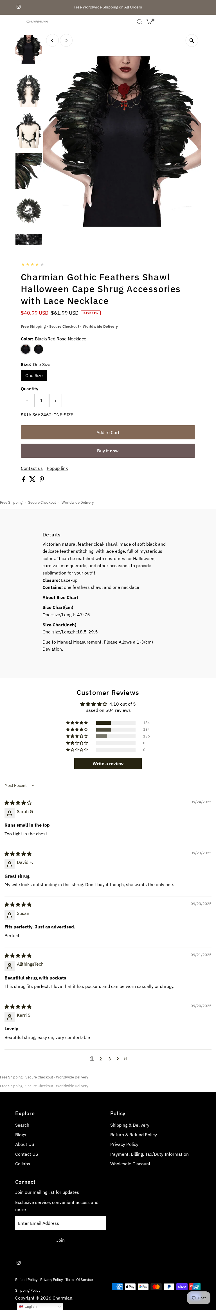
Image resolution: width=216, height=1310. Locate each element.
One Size (34, 375)
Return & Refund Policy (133, 1134)
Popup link (57, 468)
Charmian (62, 1298)
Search (22, 1125)
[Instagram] (18, 7)
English (30, 1306)
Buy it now (108, 450)
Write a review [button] (108, 763)
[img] (18, 802)
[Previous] (52, 40)
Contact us (32, 468)
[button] (77, 723)
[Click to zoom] (191, 40)
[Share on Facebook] (24, 480)
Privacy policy (51, 1279)
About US (24, 1144)
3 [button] (109, 1059)
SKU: (26, 414)
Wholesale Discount (130, 1163)
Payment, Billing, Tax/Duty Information (149, 1154)
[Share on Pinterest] (42, 480)
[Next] (66, 40)
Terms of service (79, 1279)
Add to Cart (108, 432)
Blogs (20, 1134)
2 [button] (100, 1059)
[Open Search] (139, 21)
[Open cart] (149, 21)
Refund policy (26, 1279)
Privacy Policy (124, 1144)
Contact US (26, 1154)
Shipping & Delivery (129, 1125)
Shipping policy (27, 1290)
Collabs (22, 1163)
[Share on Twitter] (33, 480)
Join (60, 1240)
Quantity (29, 388)
